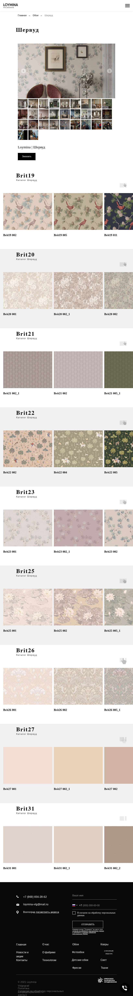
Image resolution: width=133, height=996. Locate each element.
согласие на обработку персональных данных (88, 931)
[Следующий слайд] (109, 70)
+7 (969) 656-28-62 (35, 896)
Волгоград (41, 912)
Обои (35, 15)
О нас (45, 944)
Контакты (21, 960)
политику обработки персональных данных (84, 933)
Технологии (49, 960)
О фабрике (48, 952)
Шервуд (49, 15)
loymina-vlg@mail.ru (35, 904)
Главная (22, 15)
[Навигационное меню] (127, 5)
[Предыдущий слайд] (23, 70)
